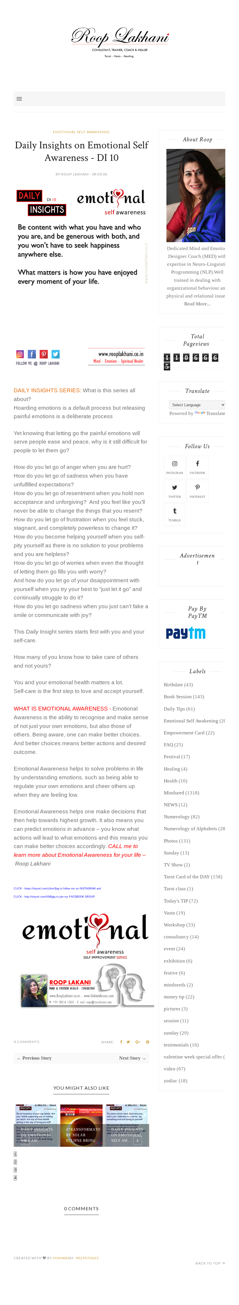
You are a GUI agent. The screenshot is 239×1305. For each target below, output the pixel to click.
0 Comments (26, 1042)
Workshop (174, 925)
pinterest (197, 496)
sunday (171, 1033)
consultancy (176, 937)
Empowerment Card (184, 733)
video (169, 1069)
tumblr (174, 520)
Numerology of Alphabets (190, 828)
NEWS (171, 805)
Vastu (169, 913)
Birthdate (173, 684)
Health (171, 781)
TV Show (173, 865)
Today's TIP (176, 901)
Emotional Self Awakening (81, 132)
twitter (174, 496)
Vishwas (61, 1258)
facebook (197, 472)
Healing (172, 769)
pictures (172, 1009)
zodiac (171, 1081)
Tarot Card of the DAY (187, 877)
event (169, 949)
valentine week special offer (193, 1057)
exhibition (174, 961)
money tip (174, 997)
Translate (215, 413)
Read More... (197, 304)
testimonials (176, 1045)
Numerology (177, 816)
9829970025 (87, 1258)
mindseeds (175, 985)
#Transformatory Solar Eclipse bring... (83, 1135)
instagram (174, 472)
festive (171, 973)
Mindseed (174, 793)
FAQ (168, 745)
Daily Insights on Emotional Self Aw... (37, 1135)
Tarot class (175, 888)
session (171, 1020)
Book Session (178, 696)
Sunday (171, 853)
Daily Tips (174, 709)
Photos (171, 841)
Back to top (209, 1263)
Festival (172, 756)
